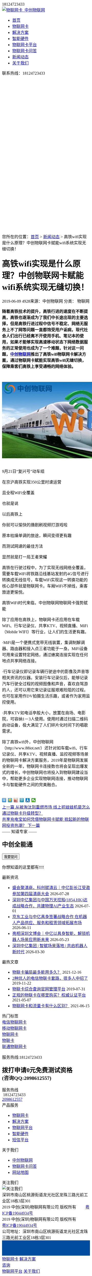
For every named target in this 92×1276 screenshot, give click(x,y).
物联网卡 (20, 26)
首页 (16, 20)
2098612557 (12, 1099)
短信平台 (20, 1140)
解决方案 (20, 32)
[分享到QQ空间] (10, 800)
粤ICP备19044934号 (19, 1225)
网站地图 (20, 1172)
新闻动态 (20, 57)
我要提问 (10, 857)
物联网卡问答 (24, 51)
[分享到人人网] (28, 800)
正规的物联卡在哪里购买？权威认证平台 (49, 995)
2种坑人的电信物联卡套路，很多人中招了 (50, 978)
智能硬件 (20, 38)
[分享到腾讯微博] (22, 800)
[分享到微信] (33, 800)
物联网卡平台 (24, 45)
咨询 (6, 1265)
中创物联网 (20, 354)
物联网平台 (22, 1127)
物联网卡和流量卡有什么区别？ (41, 1006)
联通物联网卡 (14, 1046)
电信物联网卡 (14, 1022)
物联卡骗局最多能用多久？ (36, 972)
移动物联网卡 (14, 1028)
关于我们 (20, 63)
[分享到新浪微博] (16, 800)
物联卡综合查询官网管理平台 (38, 989)
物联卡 (8, 1040)
